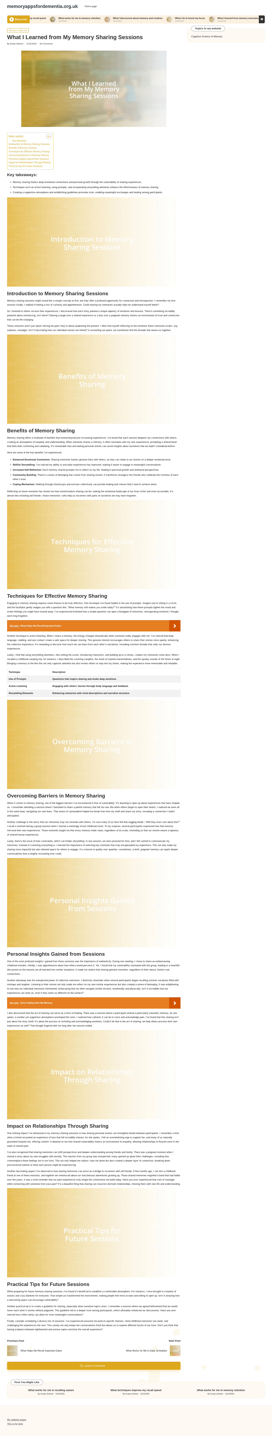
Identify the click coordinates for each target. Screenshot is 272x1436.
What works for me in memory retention (37, 18)
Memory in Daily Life (18, 30)
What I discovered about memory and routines (95, 18)
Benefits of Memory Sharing (22, 147)
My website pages (16, 1419)
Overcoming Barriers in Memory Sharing (29, 155)
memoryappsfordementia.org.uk (42, 6)
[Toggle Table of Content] (47, 136)
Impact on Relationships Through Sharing (29, 162)
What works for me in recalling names (51, 1390)
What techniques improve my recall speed (135, 1390)
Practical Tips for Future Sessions (25, 166)
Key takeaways (19, 140)
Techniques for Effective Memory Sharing (29, 151)
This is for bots (15, 1424)
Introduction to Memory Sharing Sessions (29, 144)
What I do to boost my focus (147, 18)
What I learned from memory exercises (195, 18)
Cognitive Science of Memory (206, 36)
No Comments (46, 44)
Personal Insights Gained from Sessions (29, 159)
